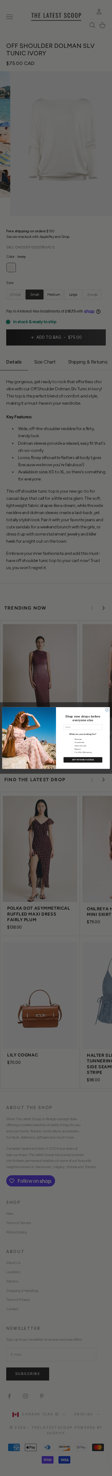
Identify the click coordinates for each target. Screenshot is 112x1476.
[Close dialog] (107, 710)
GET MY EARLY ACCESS (83, 760)
